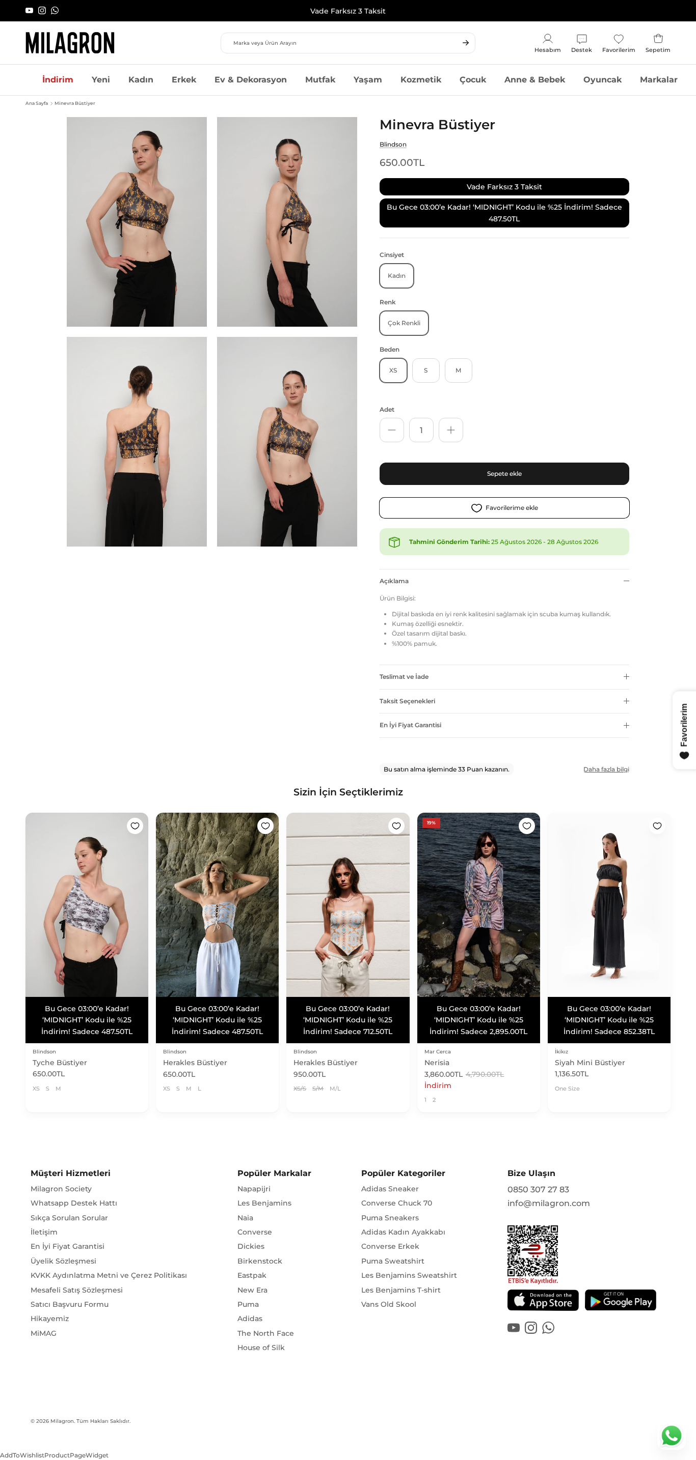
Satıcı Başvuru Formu (70, 1281)
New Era (252, 1267)
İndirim (57, 79)
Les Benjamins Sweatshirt (409, 1252)
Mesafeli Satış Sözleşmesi (77, 1267)
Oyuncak (602, 79)
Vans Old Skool (388, 1281)
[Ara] (465, 42)
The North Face (265, 1310)
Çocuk (473, 79)
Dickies (250, 1223)
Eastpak (251, 1252)
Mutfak (320, 79)
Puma (248, 1281)
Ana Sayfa (36, 103)
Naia (245, 1194)
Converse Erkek (390, 1223)
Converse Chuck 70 (396, 1180)
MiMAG (44, 1310)
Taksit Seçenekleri (407, 701)
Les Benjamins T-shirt (401, 1267)
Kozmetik (420, 79)
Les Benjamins (264, 1180)
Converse (254, 1209)
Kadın (140, 79)
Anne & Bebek (534, 79)
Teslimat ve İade (404, 676)
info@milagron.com (548, 1181)
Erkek (184, 79)
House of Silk (261, 1324)
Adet (387, 409)
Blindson (393, 144)
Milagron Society (61, 1165)
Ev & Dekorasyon (251, 79)
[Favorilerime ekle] (135, 826)
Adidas (249, 1296)
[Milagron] (70, 43)
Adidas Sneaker (390, 1165)
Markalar (659, 79)
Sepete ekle (504, 473)
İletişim (44, 1209)
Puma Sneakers (390, 1194)
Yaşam (368, 79)
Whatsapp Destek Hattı (74, 1180)
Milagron (62, 1398)
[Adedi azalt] (392, 430)
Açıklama (394, 581)
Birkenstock (259, 1238)
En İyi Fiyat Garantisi (410, 725)
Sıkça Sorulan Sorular (69, 1194)
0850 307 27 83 (538, 1166)
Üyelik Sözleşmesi (63, 1238)
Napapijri (254, 1165)
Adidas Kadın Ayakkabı (403, 1209)
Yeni (101, 79)
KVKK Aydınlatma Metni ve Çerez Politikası (109, 1252)
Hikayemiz (50, 1296)
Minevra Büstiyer (75, 103)
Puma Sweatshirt (392, 1238)
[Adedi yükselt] (451, 430)
